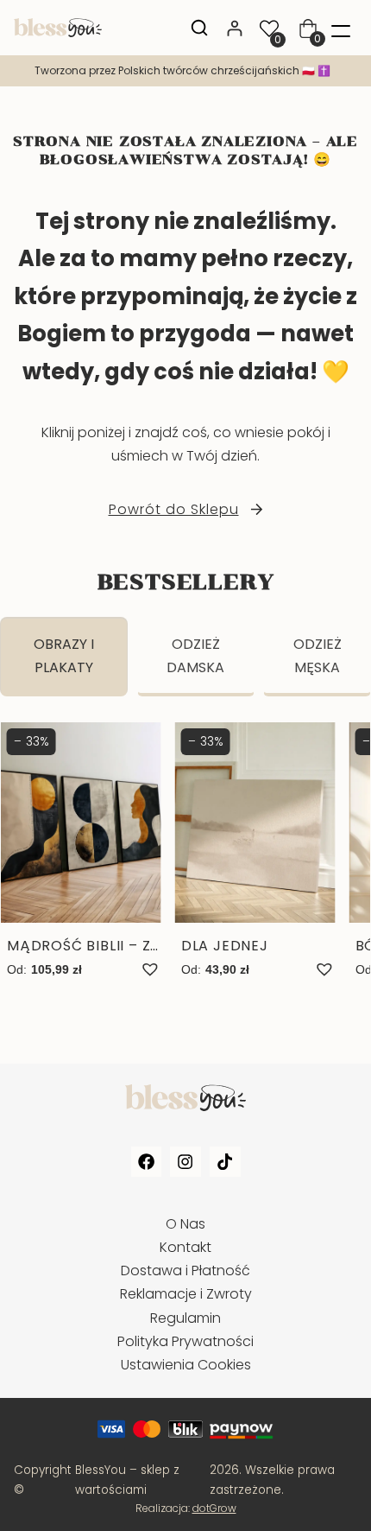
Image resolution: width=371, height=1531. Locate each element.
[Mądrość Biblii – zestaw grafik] (81, 851)
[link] (185, 71)
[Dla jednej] (255, 851)
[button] (150, 969)
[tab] (64, 656)
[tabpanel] (185, 868)
